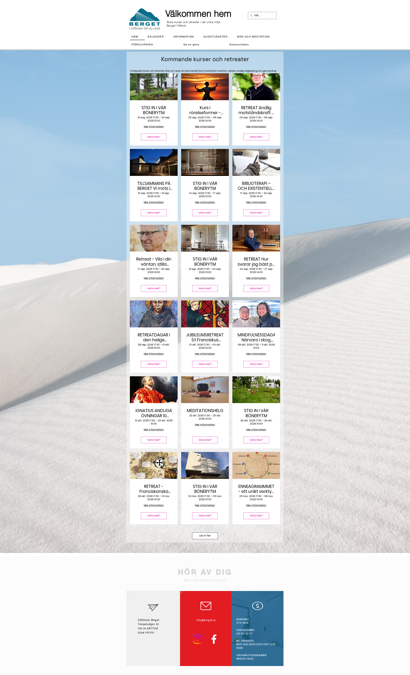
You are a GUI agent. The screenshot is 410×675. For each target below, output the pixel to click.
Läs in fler (205, 535)
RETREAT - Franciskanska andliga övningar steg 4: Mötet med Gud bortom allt (153, 489)
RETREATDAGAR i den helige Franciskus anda (153, 337)
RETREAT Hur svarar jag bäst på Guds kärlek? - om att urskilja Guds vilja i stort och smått (256, 262)
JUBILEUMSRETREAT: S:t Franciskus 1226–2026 (205, 337)
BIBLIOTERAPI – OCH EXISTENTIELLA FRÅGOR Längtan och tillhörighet (256, 186)
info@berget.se (205, 620)
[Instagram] (198, 639)
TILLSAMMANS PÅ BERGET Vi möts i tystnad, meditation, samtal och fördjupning (153, 186)
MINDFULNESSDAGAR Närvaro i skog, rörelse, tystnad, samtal (256, 337)
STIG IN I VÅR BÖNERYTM (154, 110)
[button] (186, 37)
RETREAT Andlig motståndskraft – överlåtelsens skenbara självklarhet (256, 110)
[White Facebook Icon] (214, 639)
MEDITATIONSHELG (205, 410)
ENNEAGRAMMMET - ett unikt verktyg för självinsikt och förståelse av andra (256, 489)
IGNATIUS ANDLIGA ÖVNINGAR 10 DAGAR (153, 413)
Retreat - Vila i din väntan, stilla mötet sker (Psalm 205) (153, 262)
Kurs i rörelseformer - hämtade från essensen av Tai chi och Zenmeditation (205, 110)
